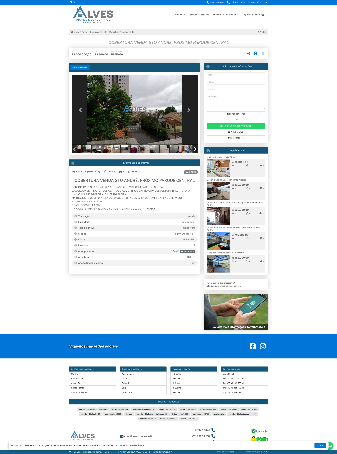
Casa (124, 378)
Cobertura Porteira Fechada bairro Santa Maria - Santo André (233, 228)
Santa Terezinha (79, 392)
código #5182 (167, 409)
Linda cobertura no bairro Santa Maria (225, 252)
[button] (81, 110)
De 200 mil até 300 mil (233, 378)
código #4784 (201, 414)
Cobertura (114, 32)
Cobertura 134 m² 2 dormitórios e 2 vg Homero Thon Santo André (235, 203)
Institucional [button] (232, 14)
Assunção (75, 383)
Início (76, 32)
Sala (124, 388)
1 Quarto (177, 374)
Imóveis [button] (178, 14)
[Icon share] (71, 2)
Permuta (193, 14)
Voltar (263, 32)
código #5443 (229, 409)
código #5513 (188, 418)
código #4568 (180, 414)
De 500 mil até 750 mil (233, 388)
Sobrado (126, 383)
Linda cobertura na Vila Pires (221, 157)
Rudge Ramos (77, 388)
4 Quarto (177, 388)
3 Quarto (177, 383)
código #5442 (208, 409)
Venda (84, 32)
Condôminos (218, 14)
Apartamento (128, 374)
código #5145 (148, 418)
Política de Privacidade (132, 445)
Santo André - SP (98, 32)
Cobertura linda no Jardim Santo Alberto (226, 180)
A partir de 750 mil (232, 392)
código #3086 (120, 409)
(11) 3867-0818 (238, 2)
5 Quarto (177, 392)
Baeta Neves (77, 378)
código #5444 (249, 409)
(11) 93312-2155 (259, 2)
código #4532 (87, 409)
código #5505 (187, 409)
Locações (204, 14)
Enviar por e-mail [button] (237, 114)
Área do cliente (254, 14)
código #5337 (168, 418)
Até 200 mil (228, 374)
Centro (74, 374)
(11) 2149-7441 (217, 2)
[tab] (80, 67)
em (144, 409)
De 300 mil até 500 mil (233, 383)
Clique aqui (212, 286)
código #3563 (113, 414)
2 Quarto (177, 378)
